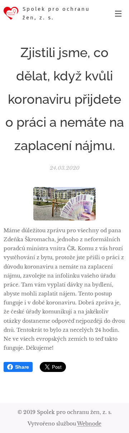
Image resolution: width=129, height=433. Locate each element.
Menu (118, 13)
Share (22, 367)
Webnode (89, 423)
